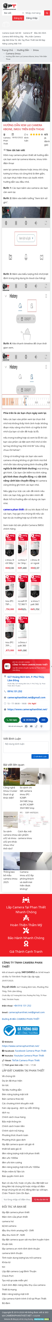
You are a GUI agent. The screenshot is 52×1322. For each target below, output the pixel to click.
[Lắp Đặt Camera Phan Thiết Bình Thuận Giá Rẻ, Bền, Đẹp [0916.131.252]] (9, 6)
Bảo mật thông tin (11, 1121)
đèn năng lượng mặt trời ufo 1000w (21, 1166)
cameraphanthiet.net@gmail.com (26, 697)
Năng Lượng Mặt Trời (11, 43)
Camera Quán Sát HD (11, 33)
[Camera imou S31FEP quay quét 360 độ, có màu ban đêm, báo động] (35, 587)
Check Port (7, 1275)
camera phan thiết (13, 509)
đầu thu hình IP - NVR (13, 1234)
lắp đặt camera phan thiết (15, 1212)
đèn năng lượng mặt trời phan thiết (20, 1153)
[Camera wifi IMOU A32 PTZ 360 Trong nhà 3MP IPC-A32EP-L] (22, 587)
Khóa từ (6, 1262)
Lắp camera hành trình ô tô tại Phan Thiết (24, 1298)
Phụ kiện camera (33, 36)
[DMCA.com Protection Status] (42, 1318)
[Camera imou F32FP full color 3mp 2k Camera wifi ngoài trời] (22, 546)
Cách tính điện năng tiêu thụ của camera (23, 1284)
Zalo (43, 720)
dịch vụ (6, 1112)
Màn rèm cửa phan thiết (15, 1216)
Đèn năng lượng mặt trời (15, 1094)
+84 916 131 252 (22, 1005)
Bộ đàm (6, 1303)
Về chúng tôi (8, 1076)
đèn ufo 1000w (10, 1157)
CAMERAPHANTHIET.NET (18, 1315)
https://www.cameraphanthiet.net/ (27, 709)
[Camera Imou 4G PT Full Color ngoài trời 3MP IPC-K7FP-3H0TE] (35, 546)
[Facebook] (26, 726)
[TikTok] (36, 726)
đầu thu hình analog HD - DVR (18, 1230)
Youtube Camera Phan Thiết (29, 1055)
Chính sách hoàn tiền (13, 1126)
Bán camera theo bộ (13, 1098)
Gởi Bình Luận (41, 756)
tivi (3, 1266)
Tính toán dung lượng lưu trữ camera (21, 1257)
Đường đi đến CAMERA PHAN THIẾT (20, 1018)
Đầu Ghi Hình (40, 33)
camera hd (7, 1221)
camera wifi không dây (12, 36)
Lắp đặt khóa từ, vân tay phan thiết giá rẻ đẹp (23, 40)
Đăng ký (18, 18)
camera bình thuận (12, 1253)
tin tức (5, 1085)
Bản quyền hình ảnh (13, 1176)
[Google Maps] (41, 726)
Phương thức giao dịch (14, 1139)
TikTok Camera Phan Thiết (26, 1060)
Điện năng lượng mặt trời (15, 1294)
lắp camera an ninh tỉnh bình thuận (21, 1248)
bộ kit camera (9, 1225)
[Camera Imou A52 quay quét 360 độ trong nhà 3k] (22, 628)
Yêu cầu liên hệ (42, 1199)
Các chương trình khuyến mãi (17, 1103)
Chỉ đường (30, 720)
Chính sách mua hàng (13, 1117)
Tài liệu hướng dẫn (12, 1089)
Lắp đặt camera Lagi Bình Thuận (19, 1271)
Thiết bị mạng (9, 1289)
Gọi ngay (13, 720)
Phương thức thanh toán (15, 1135)
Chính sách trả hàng (13, 1130)
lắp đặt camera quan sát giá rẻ (18, 1144)
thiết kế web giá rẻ (11, 1148)
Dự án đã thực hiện (12, 1080)
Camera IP (27, 33)
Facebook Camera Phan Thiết (30, 1050)
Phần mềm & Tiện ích (13, 1171)
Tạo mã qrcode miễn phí (14, 1280)
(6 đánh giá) (47, 141)
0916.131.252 (14, 691)
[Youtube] (31, 726)
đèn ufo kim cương (12, 1162)
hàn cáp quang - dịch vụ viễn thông (20, 1107)
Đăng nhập (31, 18)
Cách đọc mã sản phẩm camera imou (25, 835)
